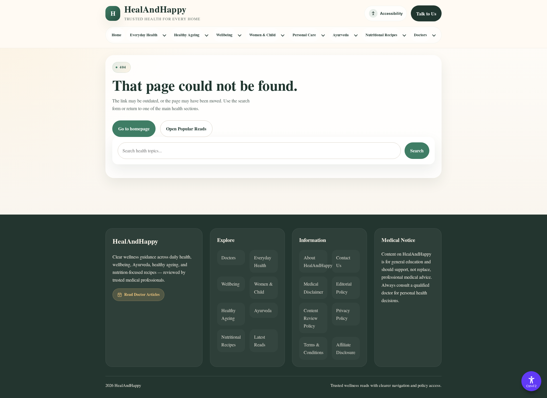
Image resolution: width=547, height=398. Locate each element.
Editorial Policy (344, 287)
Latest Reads (259, 341)
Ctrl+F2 (531, 386)
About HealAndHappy (315, 261)
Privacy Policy (343, 314)
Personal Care (304, 35)
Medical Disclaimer (313, 287)
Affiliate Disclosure (345, 348)
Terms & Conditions (313, 348)
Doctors (420, 35)
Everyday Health (143, 35)
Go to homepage (134, 128)
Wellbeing (224, 35)
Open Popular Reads (186, 128)
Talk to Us (426, 13)
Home (116, 35)
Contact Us (343, 261)
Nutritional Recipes (381, 35)
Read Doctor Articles (142, 294)
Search (417, 150)
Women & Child (262, 35)
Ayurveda (341, 35)
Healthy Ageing (186, 35)
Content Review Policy (311, 318)
